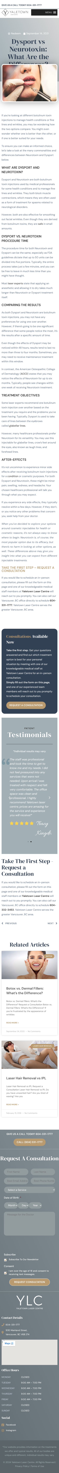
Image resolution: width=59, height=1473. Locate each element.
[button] (9, 797)
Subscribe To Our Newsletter (24, 1259)
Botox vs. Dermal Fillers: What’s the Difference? (25, 990)
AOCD (24, 373)
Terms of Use (37, 1466)
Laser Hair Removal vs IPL (26, 1078)
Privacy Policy (22, 1466)
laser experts (15, 283)
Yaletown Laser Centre (35, 591)
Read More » (12, 1022)
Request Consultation (29, 1282)
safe (40, 224)
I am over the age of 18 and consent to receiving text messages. (29, 1272)
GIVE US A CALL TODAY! (22, 5)
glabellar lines (17, 425)
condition (12, 476)
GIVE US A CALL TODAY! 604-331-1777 (29, 1134)
